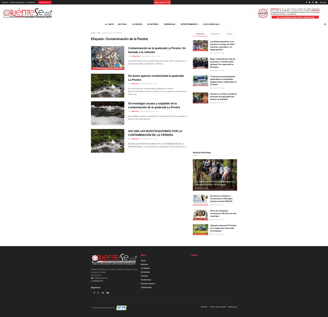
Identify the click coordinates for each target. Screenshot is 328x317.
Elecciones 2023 (211, 24)
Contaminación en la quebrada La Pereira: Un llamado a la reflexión (157, 50)
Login (324, 2)
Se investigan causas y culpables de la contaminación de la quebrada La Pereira (154, 105)
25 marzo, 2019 (147, 84)
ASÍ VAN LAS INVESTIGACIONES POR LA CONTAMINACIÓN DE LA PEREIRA (155, 133)
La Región (137, 24)
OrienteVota (45, 2)
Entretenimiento (189, 24)
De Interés (152, 24)
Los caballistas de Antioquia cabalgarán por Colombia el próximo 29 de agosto (214, 183)
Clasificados (146, 287)
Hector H (135, 84)
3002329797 (98, 281)
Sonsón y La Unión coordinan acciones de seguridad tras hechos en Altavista (223, 96)
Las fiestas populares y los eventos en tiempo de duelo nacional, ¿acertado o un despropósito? (222, 45)
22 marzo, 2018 (147, 139)
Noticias (122, 24)
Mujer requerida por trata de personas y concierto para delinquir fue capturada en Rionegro (222, 62)
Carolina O (136, 56)
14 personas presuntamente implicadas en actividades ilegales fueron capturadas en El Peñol (223, 80)
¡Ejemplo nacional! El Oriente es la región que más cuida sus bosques (223, 228)
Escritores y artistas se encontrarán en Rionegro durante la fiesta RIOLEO (221, 198)
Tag (98, 33)
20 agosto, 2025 (149, 56)
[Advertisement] (215, 127)
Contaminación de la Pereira (112, 33)
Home (93, 33)
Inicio (111, 24)
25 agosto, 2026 (202, 188)
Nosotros (5, 2)
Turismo (144, 276)
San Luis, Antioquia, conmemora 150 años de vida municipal (223, 213)
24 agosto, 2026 (217, 234)
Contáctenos (30, 2)
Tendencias (169, 24)
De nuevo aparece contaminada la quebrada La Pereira (156, 78)
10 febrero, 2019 (148, 111)
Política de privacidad (17, 2)
